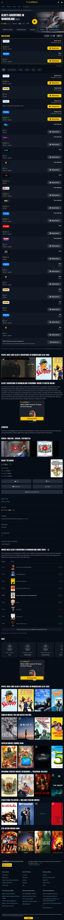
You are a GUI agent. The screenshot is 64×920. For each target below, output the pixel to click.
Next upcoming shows (48, 890)
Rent (27, 69)
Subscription (12, 69)
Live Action (25, 518)
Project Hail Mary (7, 882)
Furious (24, 875)
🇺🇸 (58, 36)
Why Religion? (26, 904)
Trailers (42, 29)
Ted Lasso (25, 877)
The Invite (5, 885)
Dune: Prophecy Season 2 (50, 893)
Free (20, 69)
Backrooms (5, 877)
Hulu (44, 885)
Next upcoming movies (28, 890)
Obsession (5, 875)
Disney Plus (46, 882)
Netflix (45, 875)
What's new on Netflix (8, 893)
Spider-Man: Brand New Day (10, 880)
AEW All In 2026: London (29, 901)
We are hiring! (7, 865)
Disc (39, 69)
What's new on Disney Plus (10, 903)
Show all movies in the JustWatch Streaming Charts (32, 629)
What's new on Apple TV (9, 900)
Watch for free (21, 29)
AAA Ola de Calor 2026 (29, 896)
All (3, 69)
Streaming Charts (54, 29)
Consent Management (34, 864)
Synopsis (33, 29)
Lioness (24, 880)
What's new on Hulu (8, 906)
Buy (33, 69)
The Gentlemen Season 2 (50, 896)
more (19, 376)
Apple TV (45, 880)
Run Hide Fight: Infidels (29, 893)
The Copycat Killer (27, 899)
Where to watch (7, 29)
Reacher (24, 882)
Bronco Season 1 (47, 907)
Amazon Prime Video (49, 877)
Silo (23, 885)
